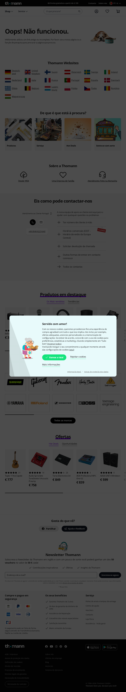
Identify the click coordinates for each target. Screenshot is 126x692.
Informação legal (74, 372)
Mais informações (51, 364)
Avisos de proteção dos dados (96, 372)
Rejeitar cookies (78, 356)
